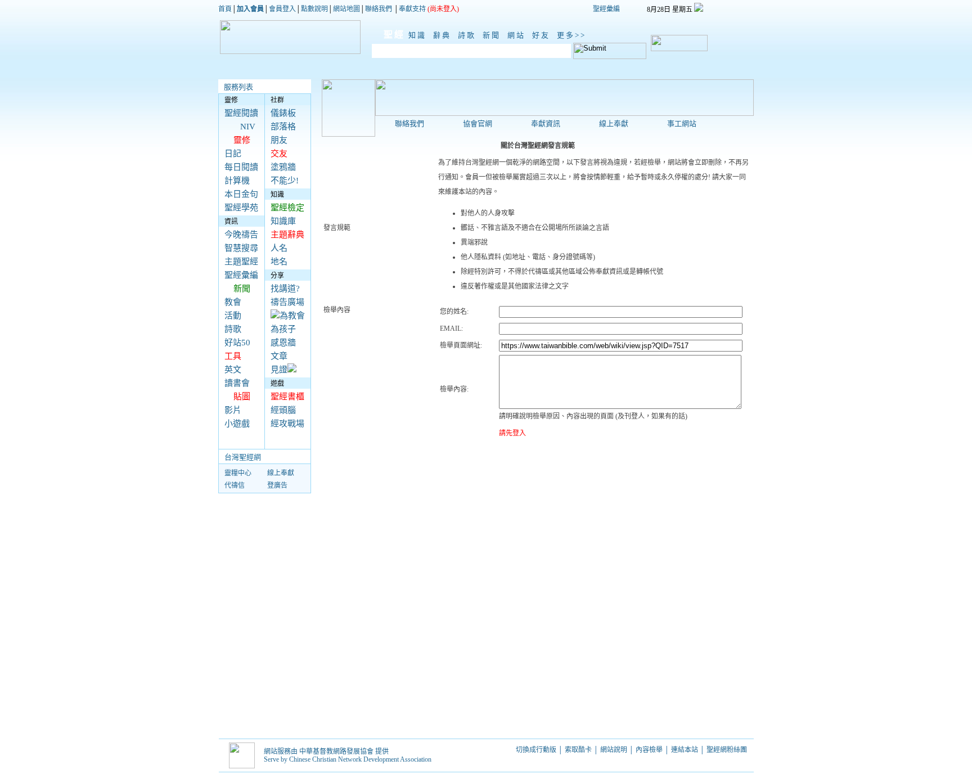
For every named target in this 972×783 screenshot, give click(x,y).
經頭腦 (283, 410)
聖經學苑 (241, 207)
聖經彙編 (606, 9)
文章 (279, 356)
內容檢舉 (649, 750)
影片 (232, 410)
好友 (543, 35)
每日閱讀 (241, 167)
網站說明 (613, 750)
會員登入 (282, 9)
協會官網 (477, 123)
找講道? (285, 288)
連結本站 (684, 750)
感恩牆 (283, 342)
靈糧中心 (237, 473)
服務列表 (238, 87)
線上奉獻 (280, 473)
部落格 (283, 126)
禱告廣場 (287, 302)
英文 (232, 369)
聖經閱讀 (241, 113)
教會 (232, 302)
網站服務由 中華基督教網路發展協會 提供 (326, 751)
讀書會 (237, 383)
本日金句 (241, 194)
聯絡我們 (378, 9)
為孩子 (283, 329)
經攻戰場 (287, 423)
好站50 (237, 342)
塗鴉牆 (283, 167)
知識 (419, 35)
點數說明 (314, 9)
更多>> (571, 35)
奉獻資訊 (545, 123)
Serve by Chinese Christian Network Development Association (347, 759)
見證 (279, 369)
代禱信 (234, 485)
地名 (279, 261)
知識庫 (283, 221)
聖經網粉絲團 (727, 750)
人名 (279, 248)
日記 (232, 153)
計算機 (237, 180)
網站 (518, 35)
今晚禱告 (241, 234)
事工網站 (681, 123)
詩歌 (468, 35)
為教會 (292, 315)
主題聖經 (241, 261)
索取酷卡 (578, 750)
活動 (232, 315)
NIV (247, 126)
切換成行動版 (536, 750)
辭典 (443, 35)
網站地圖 (346, 9)
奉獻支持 (412, 9)
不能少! (285, 180)
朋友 (279, 140)
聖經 (388, 34)
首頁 (225, 9)
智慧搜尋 (241, 248)
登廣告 (277, 485)
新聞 (493, 35)
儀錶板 (283, 113)
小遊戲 (237, 423)
